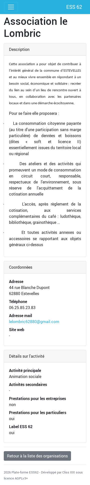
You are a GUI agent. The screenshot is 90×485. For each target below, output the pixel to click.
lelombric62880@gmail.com (34, 321)
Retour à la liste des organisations (37, 456)
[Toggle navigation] (11, 7)
